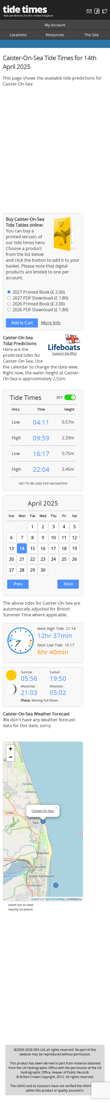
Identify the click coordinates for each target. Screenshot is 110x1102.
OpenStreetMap (55, 899)
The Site (91, 34)
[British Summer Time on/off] (70, 397)
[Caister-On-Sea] (43, 821)
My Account (55, 24)
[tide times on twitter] (104, 12)
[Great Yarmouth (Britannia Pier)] (55, 885)
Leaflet (34, 899)
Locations (18, 34)
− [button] (10, 757)
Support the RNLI (64, 353)
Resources (55, 34)
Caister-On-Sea (43, 810)
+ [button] (10, 748)
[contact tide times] (88, 12)
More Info (51, 323)
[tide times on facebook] (96, 12)
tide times (24, 9)
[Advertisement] (55, 146)
